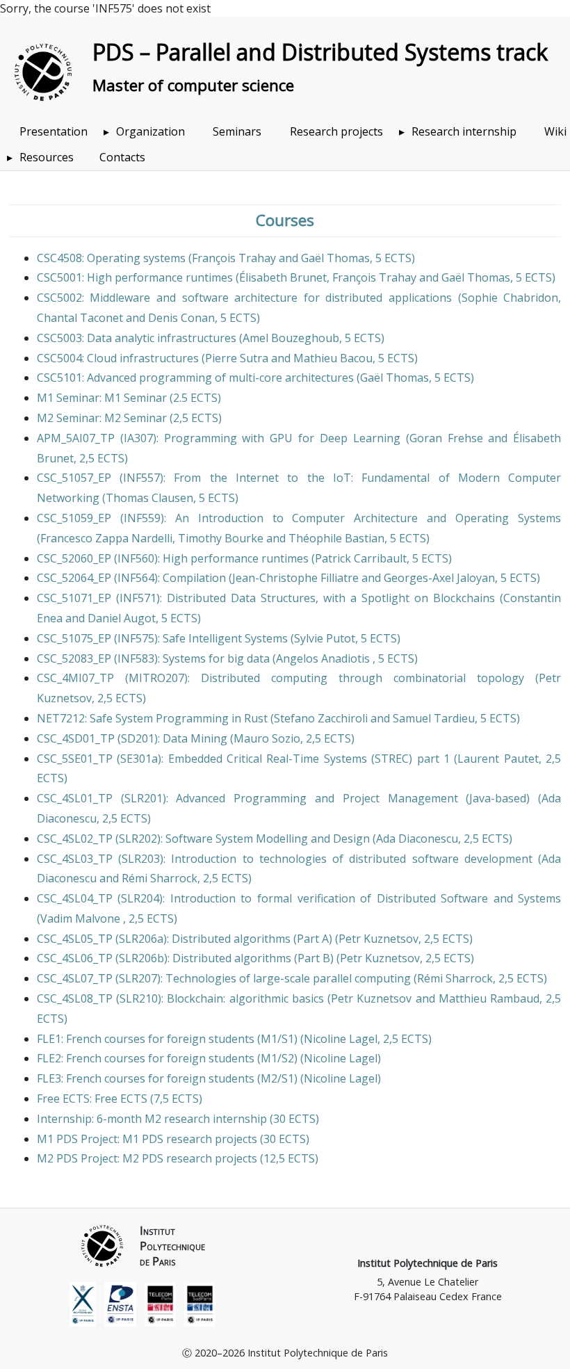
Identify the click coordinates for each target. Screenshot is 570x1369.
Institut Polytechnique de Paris (427, 1263)
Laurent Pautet (497, 758)
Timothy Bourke (220, 538)
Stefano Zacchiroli (321, 718)
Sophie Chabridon (510, 297)
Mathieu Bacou (333, 358)
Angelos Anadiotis (324, 658)
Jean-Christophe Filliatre (295, 577)
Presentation (53, 131)
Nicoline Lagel (340, 1038)
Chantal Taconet (80, 317)
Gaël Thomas (335, 258)
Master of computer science (193, 85)
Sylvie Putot (324, 638)
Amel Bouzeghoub (291, 338)
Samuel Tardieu (434, 718)
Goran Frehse (446, 438)
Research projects (336, 131)
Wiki (555, 131)
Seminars (237, 131)
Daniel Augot (122, 618)
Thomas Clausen (149, 497)
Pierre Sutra (236, 358)
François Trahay (234, 258)
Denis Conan (181, 317)
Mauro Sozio (267, 738)
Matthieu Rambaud (489, 998)
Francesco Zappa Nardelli (106, 538)
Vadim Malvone (81, 918)
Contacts (122, 157)
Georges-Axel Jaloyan (439, 577)
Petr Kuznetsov (378, 938)
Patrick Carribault (361, 558)
